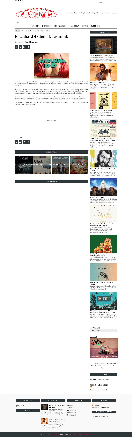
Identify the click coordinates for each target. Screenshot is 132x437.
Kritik (68, 405)
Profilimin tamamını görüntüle (98, 390)
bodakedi (20, 42)
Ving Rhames (26, 30)
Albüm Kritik (70, 415)
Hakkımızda (95, 26)
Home (17, 30)
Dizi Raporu (70, 412)
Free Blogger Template (82, 434)
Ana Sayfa (35, 26)
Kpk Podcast (47, 26)
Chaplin (85, 26)
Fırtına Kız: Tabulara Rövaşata (56, 419)
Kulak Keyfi (74, 26)
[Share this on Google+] (24, 47)
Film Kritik (69, 408)
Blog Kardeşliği (60, 26)
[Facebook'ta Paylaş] (16, 47)
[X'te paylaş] (20, 47)
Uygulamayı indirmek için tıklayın (99, 379)
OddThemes (54, 434)
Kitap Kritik (70, 410)
